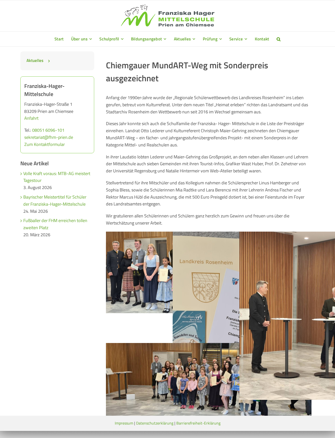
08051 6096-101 (48, 130)
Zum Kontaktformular (44, 144)
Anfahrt (31, 118)
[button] (278, 39)
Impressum (124, 423)
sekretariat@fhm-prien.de (48, 137)
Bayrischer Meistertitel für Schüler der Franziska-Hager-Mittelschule (54, 200)
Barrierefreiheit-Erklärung (198, 423)
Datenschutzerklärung (154, 423)
